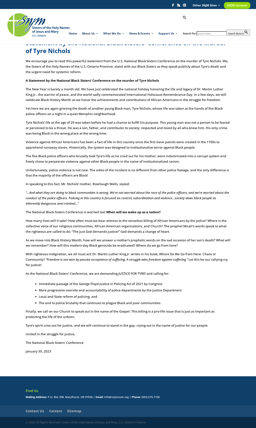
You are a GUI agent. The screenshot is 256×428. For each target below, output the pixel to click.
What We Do (112, 33)
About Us (88, 33)
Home (73, 33)
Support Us (166, 33)
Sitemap (74, 411)
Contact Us (35, 411)
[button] (216, 22)
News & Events (139, 33)
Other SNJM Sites (205, 5)
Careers (55, 411)
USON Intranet (237, 5)
